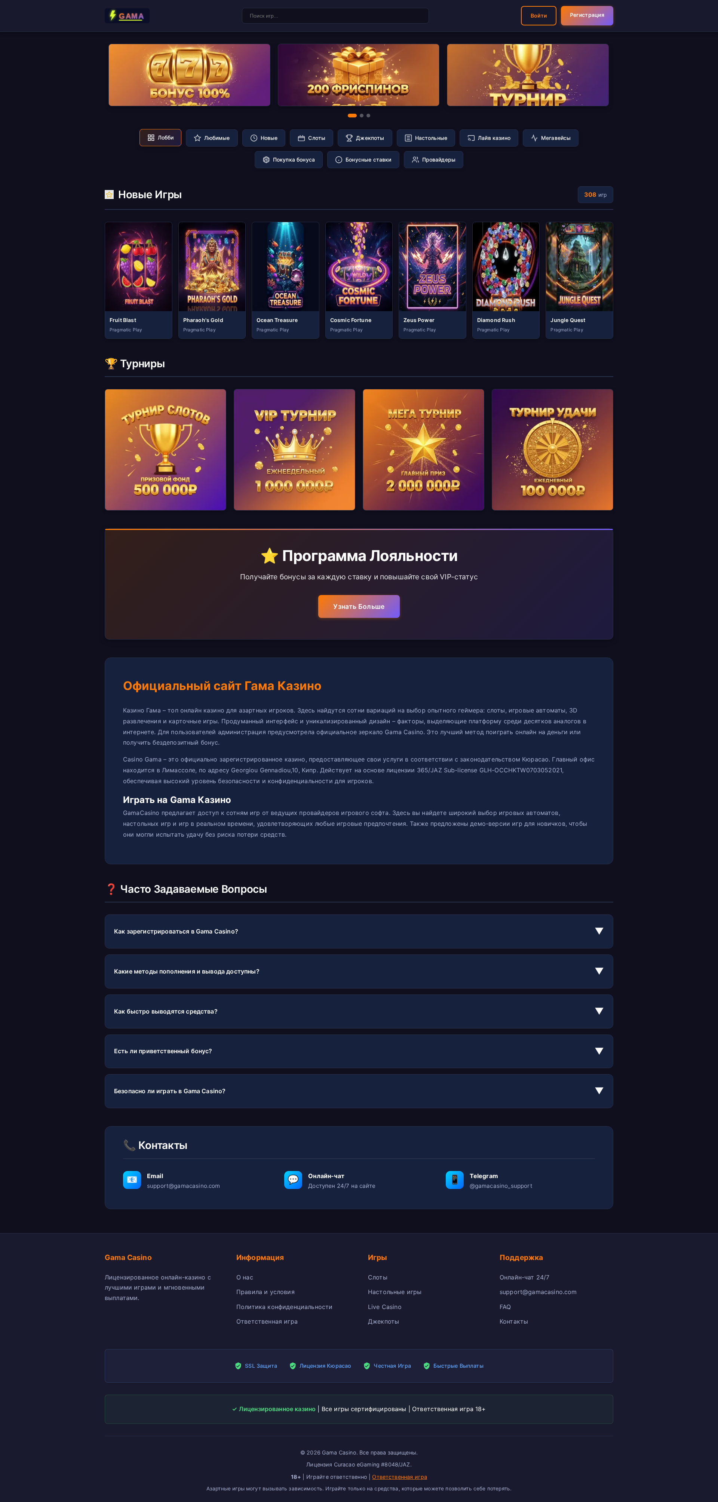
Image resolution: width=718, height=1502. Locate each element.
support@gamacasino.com (538, 1292)
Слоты (377, 1277)
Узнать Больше (359, 606)
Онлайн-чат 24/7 (524, 1277)
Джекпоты (383, 1321)
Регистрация (587, 15)
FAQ (505, 1307)
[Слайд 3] (368, 115)
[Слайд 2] (361, 115)
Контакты (514, 1321)
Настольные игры (394, 1292)
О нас (244, 1277)
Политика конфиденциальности (284, 1307)
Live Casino (385, 1307)
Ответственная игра (267, 1321)
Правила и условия (265, 1292)
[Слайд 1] (352, 115)
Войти (539, 15)
